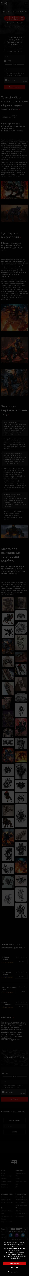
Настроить (14, 1267)
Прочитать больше (14, 1272)
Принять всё (14, 1263)
